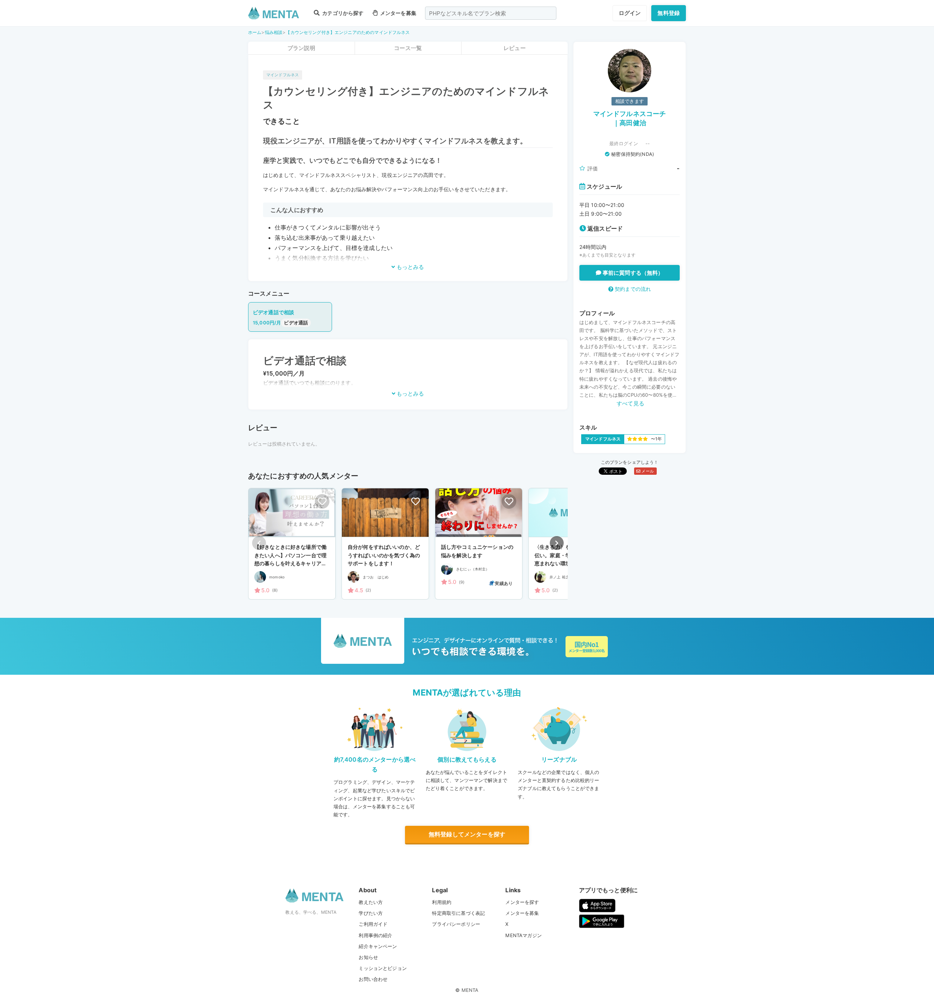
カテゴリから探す (342, 13)
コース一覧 (408, 48)
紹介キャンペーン (378, 946)
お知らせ (368, 957)
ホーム (254, 32)
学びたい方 (371, 913)
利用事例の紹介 (375, 935)
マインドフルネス (282, 74)
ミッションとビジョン (383, 968)
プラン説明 (301, 48)
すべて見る (630, 403)
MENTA (470, 990)
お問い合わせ (373, 979)
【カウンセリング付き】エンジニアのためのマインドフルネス (348, 32)
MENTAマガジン (523, 935)
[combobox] (490, 13)
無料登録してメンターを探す (467, 834)
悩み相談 (274, 32)
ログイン (630, 12)
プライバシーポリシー (456, 924)
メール (647, 471)
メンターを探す (522, 902)
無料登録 (668, 12)
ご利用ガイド (373, 924)
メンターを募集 (397, 13)
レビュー (514, 48)
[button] (556, 543)
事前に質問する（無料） (632, 272)
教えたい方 (371, 902)
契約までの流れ (632, 289)
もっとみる (409, 266)
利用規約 (441, 902)
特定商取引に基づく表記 (458, 913)
